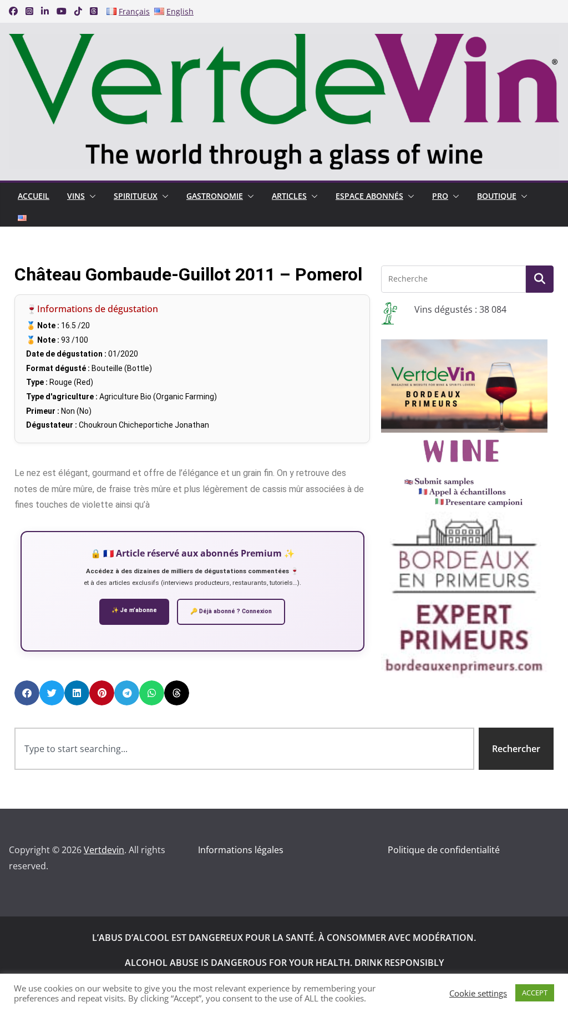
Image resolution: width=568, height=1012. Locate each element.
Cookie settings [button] (478, 993)
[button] (90, 196)
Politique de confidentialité (444, 850)
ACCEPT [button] (534, 993)
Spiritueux (136, 196)
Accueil (33, 196)
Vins (76, 196)
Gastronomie (214, 196)
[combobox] (244, 749)
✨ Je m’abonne (134, 610)
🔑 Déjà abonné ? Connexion (231, 611)
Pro (440, 196)
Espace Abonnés (369, 196)
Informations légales (240, 850)
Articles (289, 196)
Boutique (496, 196)
